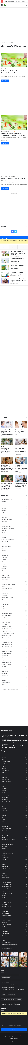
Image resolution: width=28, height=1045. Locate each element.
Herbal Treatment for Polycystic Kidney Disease (11, 992)
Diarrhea (4, 548)
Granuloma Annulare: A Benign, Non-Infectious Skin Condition (17, 253)
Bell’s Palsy (4, 517)
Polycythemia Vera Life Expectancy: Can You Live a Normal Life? (21, 485)
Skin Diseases (5, 671)
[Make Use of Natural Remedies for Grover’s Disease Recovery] (14, 60)
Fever (3, 561)
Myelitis (4, 617)
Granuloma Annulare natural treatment (9, 984)
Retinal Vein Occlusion (7, 651)
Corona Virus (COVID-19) (8, 539)
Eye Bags (4, 559)
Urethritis (4, 680)
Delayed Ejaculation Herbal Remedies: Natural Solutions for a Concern (17, 267)
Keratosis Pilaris (5, 602)
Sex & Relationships (6, 662)
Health (3, 582)
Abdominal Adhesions (7, 499)
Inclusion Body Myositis (7, 597)
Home (3, 42)
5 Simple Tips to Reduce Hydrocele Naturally (16, 273)
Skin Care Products (6, 669)
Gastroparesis (5, 570)
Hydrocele (4, 590)
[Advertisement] (14, 23)
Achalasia (4, 501)
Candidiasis (4, 532)
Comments (22, 247)
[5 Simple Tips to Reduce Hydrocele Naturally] (5, 274)
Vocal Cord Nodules (6, 686)
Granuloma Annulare (6, 573)
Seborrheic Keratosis (7, 660)
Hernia (3, 586)
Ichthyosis (4, 595)
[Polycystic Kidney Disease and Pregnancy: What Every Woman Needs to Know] (21, 460)
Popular (4, 247)
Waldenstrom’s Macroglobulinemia (10, 689)
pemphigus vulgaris (6, 626)
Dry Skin (4, 550)
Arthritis (4, 512)
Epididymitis (4, 557)
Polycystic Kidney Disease (8, 633)
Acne (3, 503)
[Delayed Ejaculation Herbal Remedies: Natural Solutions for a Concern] (5, 267)
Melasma (4, 608)
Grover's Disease (6, 577)
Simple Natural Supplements (7, 1004)
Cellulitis (4, 535)
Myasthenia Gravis (6, 615)
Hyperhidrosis (5, 593)
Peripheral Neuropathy (7, 628)
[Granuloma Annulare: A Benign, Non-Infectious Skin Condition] (5, 253)
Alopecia (4, 510)
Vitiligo (3, 684)
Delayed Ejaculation (6, 546)
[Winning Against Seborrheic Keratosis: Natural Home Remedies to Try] (5, 260)
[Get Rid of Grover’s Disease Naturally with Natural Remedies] (14, 122)
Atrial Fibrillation (5, 515)
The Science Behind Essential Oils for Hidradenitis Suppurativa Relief (6, 449)
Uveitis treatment (6, 682)
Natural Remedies (6, 622)
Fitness (3, 564)
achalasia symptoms (6, 977)
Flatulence (4, 566)
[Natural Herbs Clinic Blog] (7, 5)
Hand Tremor (5, 579)
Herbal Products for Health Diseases (9, 989)
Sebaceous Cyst (6, 657)
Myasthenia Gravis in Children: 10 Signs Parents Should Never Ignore (20, 432)
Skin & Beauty (5, 666)
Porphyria (4, 640)
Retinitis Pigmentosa (6, 653)
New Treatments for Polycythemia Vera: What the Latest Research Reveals (6, 486)
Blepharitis (4, 521)
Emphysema (5, 555)
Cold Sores (4, 537)
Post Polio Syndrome (7, 642)
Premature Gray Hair (7, 646)
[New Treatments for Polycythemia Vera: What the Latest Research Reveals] (7, 478)
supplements (17, 1004)
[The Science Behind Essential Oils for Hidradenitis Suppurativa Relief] (7, 441)
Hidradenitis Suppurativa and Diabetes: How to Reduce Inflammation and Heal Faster (20, 450)
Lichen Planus (5, 604)
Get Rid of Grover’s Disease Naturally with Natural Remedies (13, 134)
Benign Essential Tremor (7, 519)
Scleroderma (5, 655)
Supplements (5, 673)
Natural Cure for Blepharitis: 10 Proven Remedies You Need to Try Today (18, 280)
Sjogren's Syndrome (6, 664)
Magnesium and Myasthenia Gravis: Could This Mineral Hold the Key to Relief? (7, 432)
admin (3, 68)
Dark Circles (5, 544)
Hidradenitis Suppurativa (7, 588)
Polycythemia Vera (6, 635)
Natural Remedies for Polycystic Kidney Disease (11, 999)
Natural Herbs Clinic (14, 1038)
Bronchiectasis (5, 523)
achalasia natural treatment (13, 974)
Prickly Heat (5, 649)
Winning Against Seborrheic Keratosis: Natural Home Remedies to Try (17, 260)
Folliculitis (4, 568)
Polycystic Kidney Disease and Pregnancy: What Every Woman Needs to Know (21, 468)
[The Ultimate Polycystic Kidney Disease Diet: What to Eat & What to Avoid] (7, 460)
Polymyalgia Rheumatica (7, 637)
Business (4, 530)
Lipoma (3, 606)
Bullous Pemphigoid (6, 526)
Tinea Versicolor (5, 678)
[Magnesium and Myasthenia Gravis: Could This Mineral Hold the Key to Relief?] (7, 424)
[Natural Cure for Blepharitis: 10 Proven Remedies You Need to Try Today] (5, 280)
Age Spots (4, 508)
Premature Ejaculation (7, 644)
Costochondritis (5, 541)
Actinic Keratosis (6, 506)
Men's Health (5, 611)
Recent (13, 247)
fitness (21, 979)
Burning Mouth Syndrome (8, 528)
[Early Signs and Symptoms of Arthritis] (5, 954)
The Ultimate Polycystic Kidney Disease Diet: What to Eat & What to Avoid (7, 467)
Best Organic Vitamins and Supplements (10, 979)
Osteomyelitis (5, 624)
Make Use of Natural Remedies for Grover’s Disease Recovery (13, 72)
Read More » (5, 80)
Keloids (3, 599)
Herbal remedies (21, 989)
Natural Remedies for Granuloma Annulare (10, 997)
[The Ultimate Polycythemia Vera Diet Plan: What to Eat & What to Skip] (14, 964)
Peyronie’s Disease (6, 631)
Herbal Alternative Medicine (8, 584)
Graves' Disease (5, 575)
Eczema (4, 553)
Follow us (3, 1008)
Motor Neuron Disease (7, 613)
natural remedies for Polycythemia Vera (10, 1001)
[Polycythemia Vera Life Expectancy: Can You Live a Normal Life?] (21, 478)
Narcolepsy (4, 619)
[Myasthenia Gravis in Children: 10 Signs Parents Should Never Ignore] (21, 424)
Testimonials (5, 675)
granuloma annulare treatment (8, 987)
